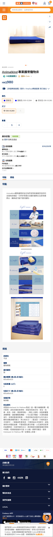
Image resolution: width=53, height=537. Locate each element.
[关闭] (49, 527)
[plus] (19, 125)
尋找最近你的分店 (8, 465)
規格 (12, 177)
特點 (4, 177)
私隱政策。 (40, 534)
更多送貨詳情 (46, 146)
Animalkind (10, 72)
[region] (26, 530)
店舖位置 (5, 463)
